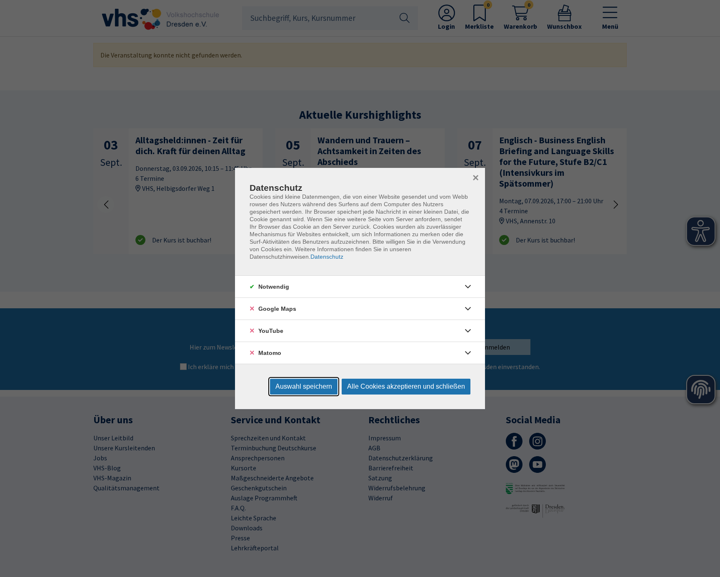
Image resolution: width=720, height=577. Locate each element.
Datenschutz (326, 256)
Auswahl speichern (303, 386)
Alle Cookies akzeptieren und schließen (406, 386)
